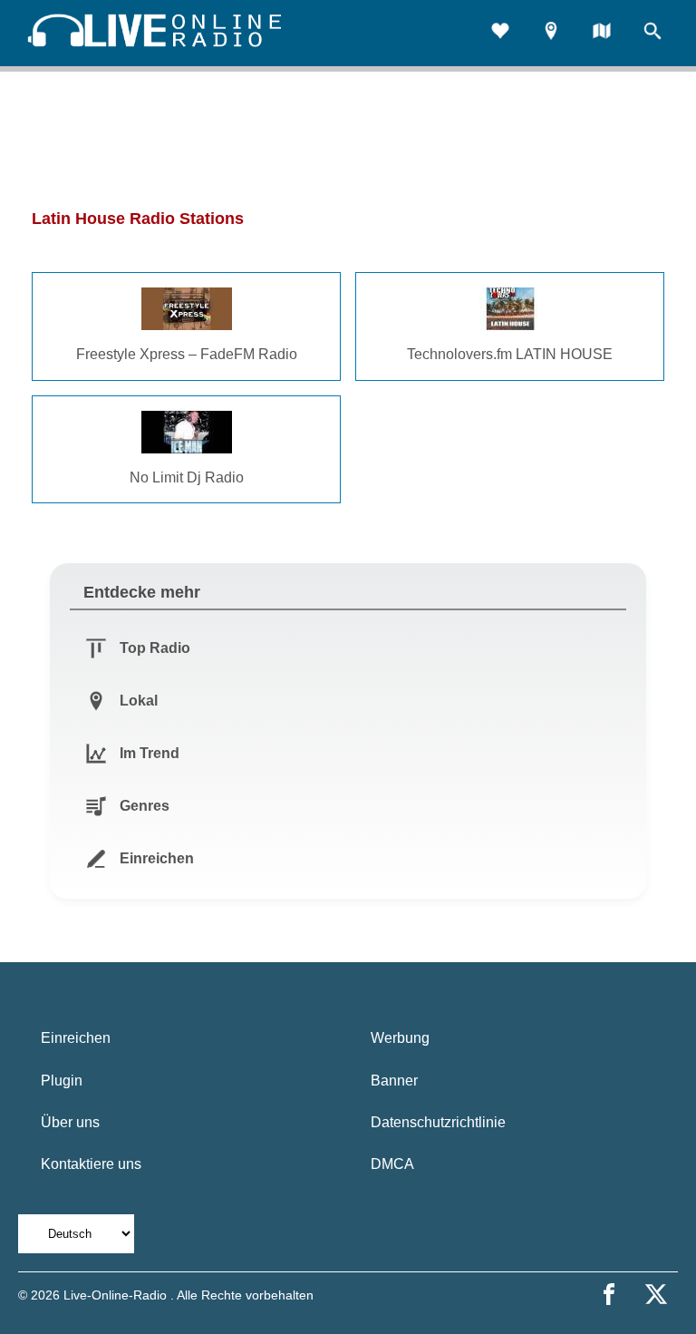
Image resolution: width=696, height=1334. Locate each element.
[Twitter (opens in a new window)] (656, 1294)
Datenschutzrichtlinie (438, 1122)
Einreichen (76, 1038)
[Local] (551, 33)
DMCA (392, 1164)
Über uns (70, 1122)
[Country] (601, 33)
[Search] (652, 33)
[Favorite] (500, 33)
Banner (394, 1080)
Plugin (61, 1080)
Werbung (400, 1038)
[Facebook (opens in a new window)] (609, 1294)
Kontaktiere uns (91, 1164)
